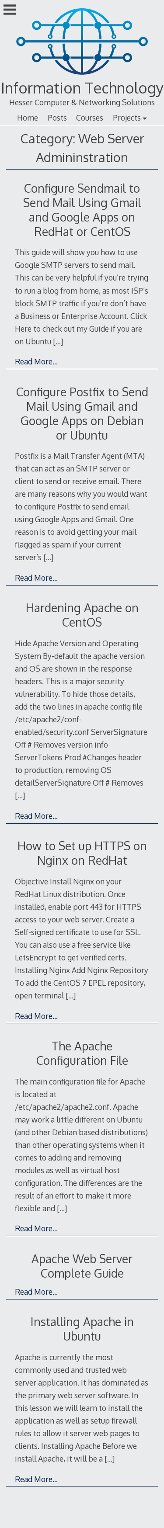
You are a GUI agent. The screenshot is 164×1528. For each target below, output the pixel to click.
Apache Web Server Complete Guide (82, 1265)
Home (27, 117)
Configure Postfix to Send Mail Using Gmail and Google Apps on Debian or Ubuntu (82, 413)
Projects (127, 117)
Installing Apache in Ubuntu (82, 1328)
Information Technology (82, 87)
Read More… (36, 361)
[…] (58, 341)
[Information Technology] (81, 75)
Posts (57, 117)
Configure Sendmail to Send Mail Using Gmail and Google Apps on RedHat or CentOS (82, 210)
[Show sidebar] (9, 10)
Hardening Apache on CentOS (82, 614)
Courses (89, 117)
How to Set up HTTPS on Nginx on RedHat (82, 852)
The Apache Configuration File (82, 1053)
